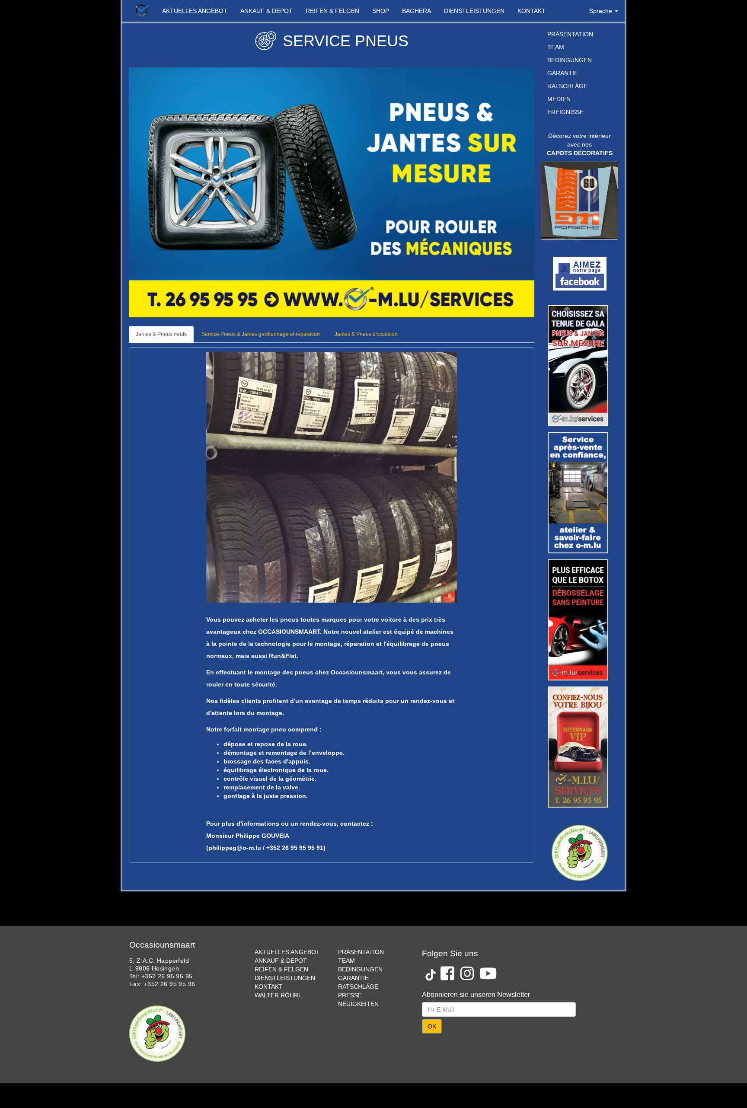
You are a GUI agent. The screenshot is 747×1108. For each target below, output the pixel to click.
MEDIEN (559, 99)
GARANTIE (562, 73)
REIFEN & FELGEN (332, 10)
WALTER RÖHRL (278, 995)
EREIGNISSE (565, 112)
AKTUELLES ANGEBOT (194, 10)
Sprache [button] (601, 10)
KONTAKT (531, 10)
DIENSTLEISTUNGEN (474, 10)
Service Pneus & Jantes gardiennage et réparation (260, 334)
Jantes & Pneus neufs (161, 334)
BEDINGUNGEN (569, 60)
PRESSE (350, 995)
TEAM (555, 47)
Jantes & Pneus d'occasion (366, 334)
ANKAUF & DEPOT (266, 10)
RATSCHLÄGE (567, 86)
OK (432, 1026)
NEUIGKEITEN (358, 1003)
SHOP (380, 10)
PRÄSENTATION (570, 34)
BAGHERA (416, 10)
